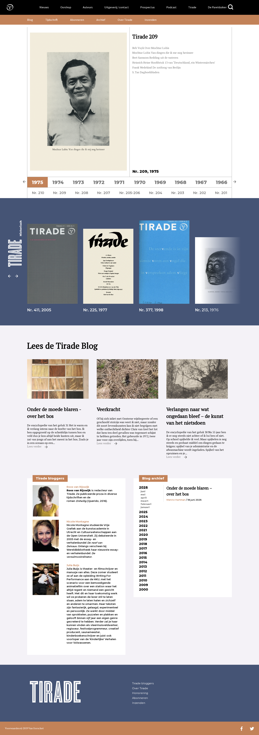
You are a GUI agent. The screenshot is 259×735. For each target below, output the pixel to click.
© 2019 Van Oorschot (32, 728)
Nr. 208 (81, 193)
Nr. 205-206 (129, 193)
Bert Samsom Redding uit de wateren (155, 57)
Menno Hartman (176, 500)
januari (145, 507)
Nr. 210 (38, 193)
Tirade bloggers (143, 683)
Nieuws (44, 7)
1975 (37, 182)
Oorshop (65, 7)
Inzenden (150, 20)
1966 (221, 182)
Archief (100, 20)
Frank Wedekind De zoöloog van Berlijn (156, 67)
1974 (58, 182)
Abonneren (77, 20)
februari (146, 504)
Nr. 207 (103, 193)
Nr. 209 (59, 193)
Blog (30, 20)
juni (143, 491)
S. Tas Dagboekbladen (145, 72)
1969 (160, 182)
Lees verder (34, 446)
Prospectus (147, 7)
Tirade (192, 7)
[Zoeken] (231, 7)
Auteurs (88, 7)
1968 (180, 182)
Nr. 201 (221, 193)
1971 (119, 182)
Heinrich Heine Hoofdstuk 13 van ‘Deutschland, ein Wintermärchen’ (173, 62)
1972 (98, 182)
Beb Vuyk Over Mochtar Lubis (150, 48)
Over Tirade (125, 20)
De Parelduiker (217, 7)
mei (143, 494)
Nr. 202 (199, 193)
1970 (140, 182)
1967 (201, 182)
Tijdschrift (51, 20)
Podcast (171, 7)
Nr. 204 (155, 193)
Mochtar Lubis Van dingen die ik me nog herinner (162, 52)
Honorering (140, 693)
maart (144, 500)
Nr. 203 (177, 193)
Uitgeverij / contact (116, 7)
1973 (78, 182)
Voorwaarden (12, 728)
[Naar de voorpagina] (7, 7)
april (144, 497)
